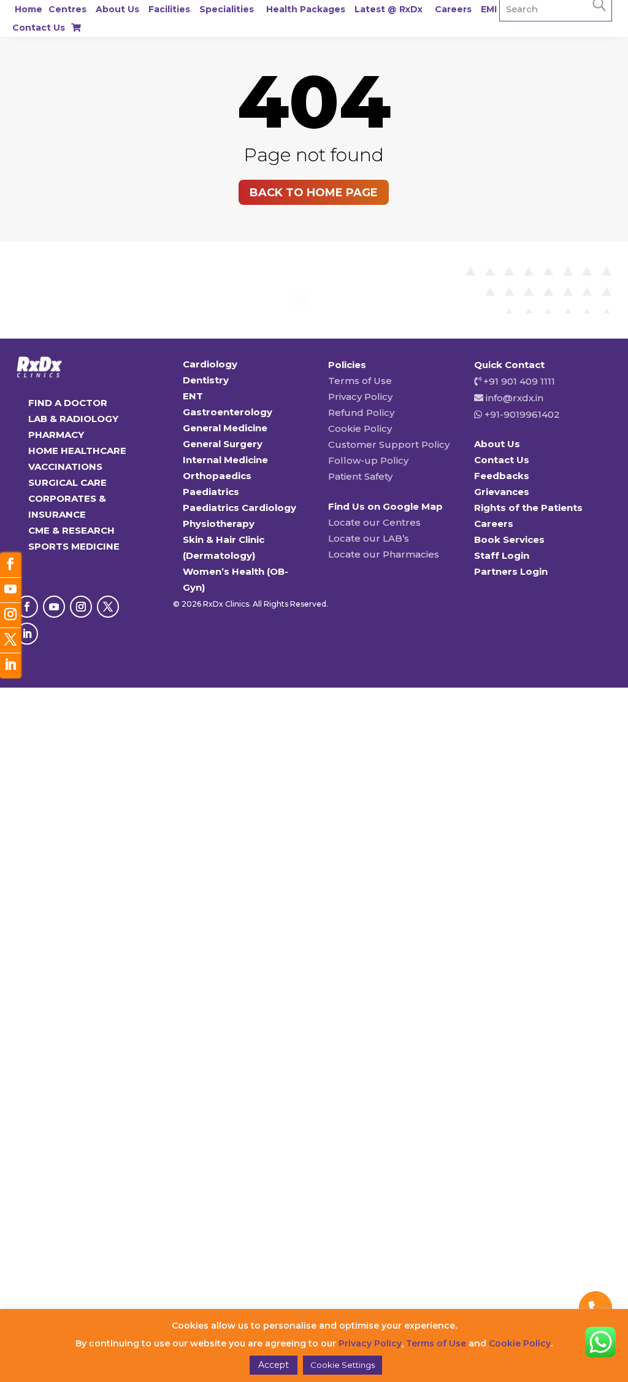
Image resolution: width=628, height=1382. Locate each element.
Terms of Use (360, 380)
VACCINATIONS (65, 466)
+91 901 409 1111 (518, 381)
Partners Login (511, 571)
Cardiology (210, 364)
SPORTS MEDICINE (74, 546)
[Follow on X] (108, 607)
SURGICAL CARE (67, 482)
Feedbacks (501, 476)
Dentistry (206, 380)
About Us (117, 9)
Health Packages (305, 9)
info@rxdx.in (514, 398)
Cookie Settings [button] (342, 1365)
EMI (489, 9)
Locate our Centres (374, 522)
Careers (453, 9)
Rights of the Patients (528, 507)
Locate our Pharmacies (383, 554)
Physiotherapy (219, 523)
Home (28, 9)
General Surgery (222, 444)
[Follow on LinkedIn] (27, 634)
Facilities (169, 9)
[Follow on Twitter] (10, 640)
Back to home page (314, 192)
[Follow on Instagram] (81, 607)
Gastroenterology (227, 412)
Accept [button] (273, 1364)
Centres (67, 9)
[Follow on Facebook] (27, 607)
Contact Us (38, 27)
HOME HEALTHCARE (77, 450)
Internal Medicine (225, 460)
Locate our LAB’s (368, 538)
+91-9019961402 (521, 414)
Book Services (509, 539)
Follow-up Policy (368, 460)
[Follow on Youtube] (54, 607)
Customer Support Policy (389, 444)
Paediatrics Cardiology (239, 507)
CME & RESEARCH (71, 530)
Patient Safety (360, 476)
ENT (193, 396)
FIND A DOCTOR (67, 403)
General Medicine (225, 428)
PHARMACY (56, 434)
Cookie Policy (360, 428)
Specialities (226, 9)
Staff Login (501, 555)
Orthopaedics (217, 476)
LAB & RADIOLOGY (73, 418)
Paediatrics (211, 491)
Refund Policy (361, 412)
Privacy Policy (360, 396)
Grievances (501, 491)
